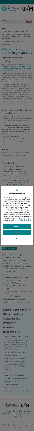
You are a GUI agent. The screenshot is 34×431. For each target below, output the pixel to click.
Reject (17, 232)
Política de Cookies (25, 220)
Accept (17, 226)
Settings (17, 239)
